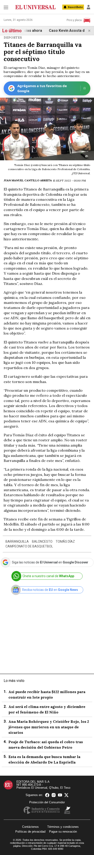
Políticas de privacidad (30, 831)
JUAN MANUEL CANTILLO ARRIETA (28, 180)
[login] (88, 7)
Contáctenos (30, 826)
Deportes (13, 37)
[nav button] (6, 7)
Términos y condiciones (63, 826)
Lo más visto (14, 680)
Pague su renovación (63, 831)
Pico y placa (74, 20)
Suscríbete (75, 7)
